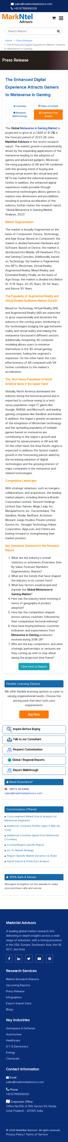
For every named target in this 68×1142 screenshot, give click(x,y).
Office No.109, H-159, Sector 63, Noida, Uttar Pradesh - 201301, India (31, 1108)
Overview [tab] (21, 106)
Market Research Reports (22, 979)
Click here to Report (34, 666)
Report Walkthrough (25, 770)
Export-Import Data (18, 1003)
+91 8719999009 (25, 8)
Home (8, 40)
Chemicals (12, 1058)
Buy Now (34, 714)
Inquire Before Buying (26, 729)
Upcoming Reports (18, 985)
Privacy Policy (15, 1134)
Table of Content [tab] (49, 106)
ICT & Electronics (17, 1046)
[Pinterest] (49, 959)
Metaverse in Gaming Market (39, 128)
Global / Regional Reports (28, 759)
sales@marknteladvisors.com (33, 4)
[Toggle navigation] (61, 18)
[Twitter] (28, 959)
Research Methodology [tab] (19, 114)
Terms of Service (37, 1134)
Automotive (14, 1034)
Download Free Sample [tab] (49, 114)
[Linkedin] (9, 959)
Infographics (14, 997)
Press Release (24, 40)
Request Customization (27, 749)
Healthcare (13, 1040)
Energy (10, 1052)
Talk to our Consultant (26, 739)
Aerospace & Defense (20, 1028)
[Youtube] (39, 959)
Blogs (9, 1009)
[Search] (58, 31)
